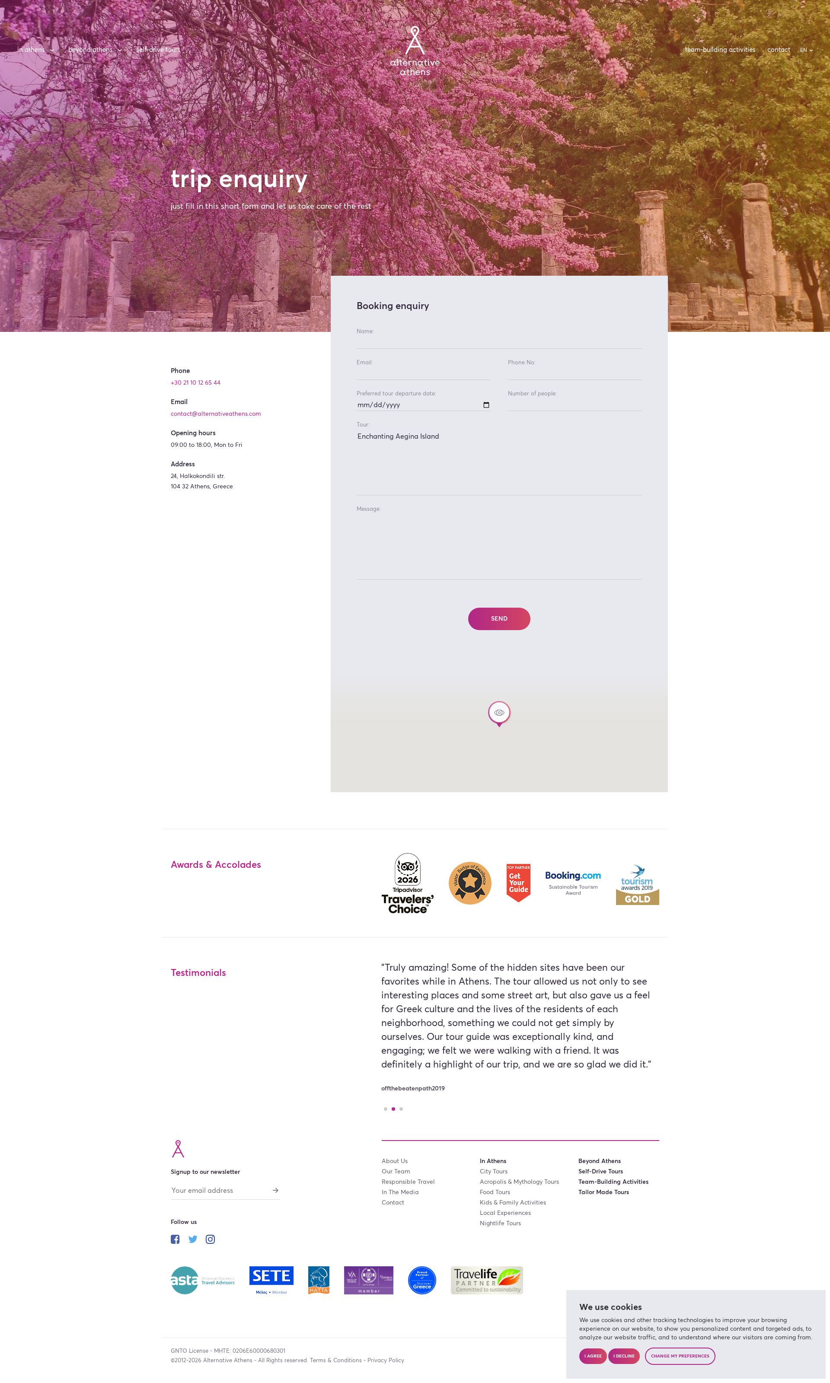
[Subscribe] (275, 1189)
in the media (400, 1192)
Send (499, 619)
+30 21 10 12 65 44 (195, 383)
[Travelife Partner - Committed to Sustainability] (487, 1279)
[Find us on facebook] (175, 1240)
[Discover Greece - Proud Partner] (423, 1279)
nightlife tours (500, 1223)
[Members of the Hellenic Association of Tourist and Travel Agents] (319, 1279)
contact (778, 50)
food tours (495, 1192)
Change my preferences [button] (680, 1356)
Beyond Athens (90, 50)
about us (395, 1161)
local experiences (505, 1213)
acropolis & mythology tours (519, 1182)
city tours (494, 1172)
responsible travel (408, 1182)
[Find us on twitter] (193, 1240)
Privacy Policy (385, 1361)
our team (396, 1172)
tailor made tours (603, 1192)
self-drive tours (158, 50)
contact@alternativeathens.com (216, 414)
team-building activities (720, 50)
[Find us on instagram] (210, 1240)
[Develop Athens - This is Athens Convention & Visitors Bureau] (369, 1279)
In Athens (31, 50)
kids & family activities (513, 1203)
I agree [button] (593, 1356)
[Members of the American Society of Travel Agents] (203, 1279)
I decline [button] (624, 1356)
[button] (499, 714)
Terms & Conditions (336, 1361)
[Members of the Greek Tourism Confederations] (272, 1279)
